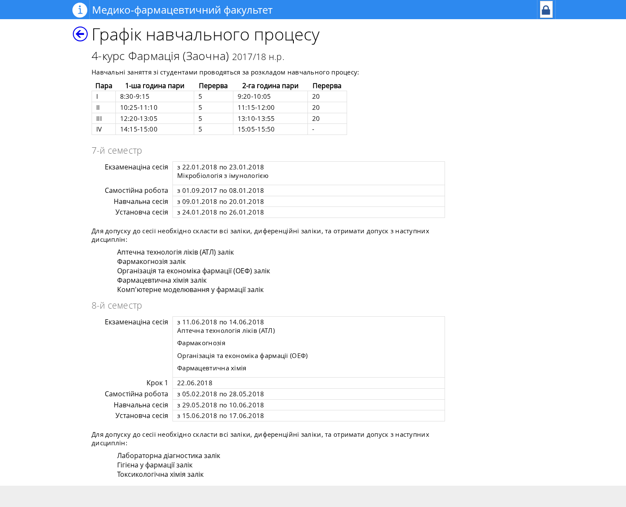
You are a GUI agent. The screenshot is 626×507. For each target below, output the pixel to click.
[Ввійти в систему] (546, 15)
